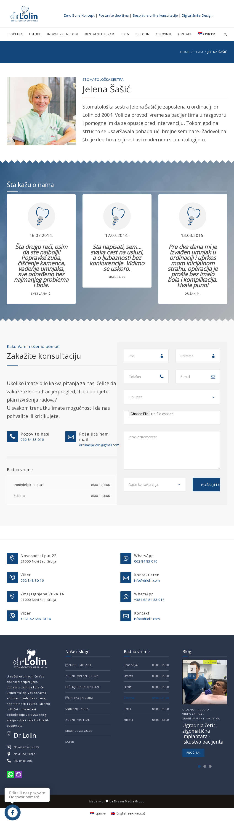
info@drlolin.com (147, 580)
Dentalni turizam (99, 34)
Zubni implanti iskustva (201, 718)
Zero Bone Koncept (79, 15)
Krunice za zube (78, 731)
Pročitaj (193, 753)
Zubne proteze (77, 720)
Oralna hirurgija (195, 709)
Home (185, 52)
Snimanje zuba (77, 709)
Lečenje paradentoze (82, 687)
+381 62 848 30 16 (36, 618)
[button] (199, 766)
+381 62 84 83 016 (149, 599)
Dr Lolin (142, 34)
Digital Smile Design (197, 15)
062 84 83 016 (32, 439)
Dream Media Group (129, 801)
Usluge (35, 34)
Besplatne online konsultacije (155, 15)
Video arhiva (192, 714)
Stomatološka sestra (102, 79)
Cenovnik (163, 34)
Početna (16, 34)
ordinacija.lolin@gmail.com (99, 445)
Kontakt (185, 34)
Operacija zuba (79, 698)
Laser (69, 742)
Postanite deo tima (113, 15)
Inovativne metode (63, 34)
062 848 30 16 (32, 580)
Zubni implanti (79, 665)
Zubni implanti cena (82, 676)
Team (198, 52)
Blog (125, 34)
